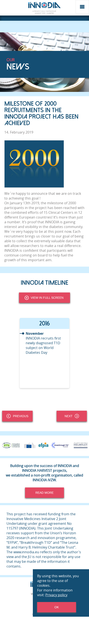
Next (69, 416)
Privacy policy (56, 595)
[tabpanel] (44, 353)
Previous (20, 416)
